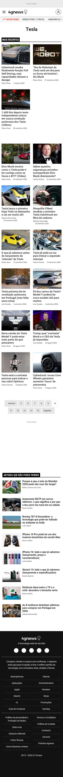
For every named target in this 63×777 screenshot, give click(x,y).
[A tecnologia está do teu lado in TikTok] (39, 650)
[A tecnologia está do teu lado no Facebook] (16, 650)
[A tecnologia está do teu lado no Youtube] (31, 650)
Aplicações (17, 683)
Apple (17, 689)
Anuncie (46, 737)
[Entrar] (58, 12)
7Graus (38, 755)
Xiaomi (17, 696)
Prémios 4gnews (46, 743)
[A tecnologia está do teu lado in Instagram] (24, 650)
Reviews (46, 689)
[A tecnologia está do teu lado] (18, 12)
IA (17, 702)
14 (31, 410)
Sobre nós (17, 727)
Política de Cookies (46, 724)
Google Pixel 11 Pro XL (33, 19)
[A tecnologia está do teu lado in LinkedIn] (46, 650)
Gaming (46, 709)
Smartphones (17, 676)
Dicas (46, 696)
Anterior (11, 403)
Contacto (46, 730)
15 (38, 410)
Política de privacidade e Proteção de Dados (17, 719)
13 (24, 410)
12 (18, 410)
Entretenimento (46, 683)
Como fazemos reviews (17, 746)
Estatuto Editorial (17, 733)
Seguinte (47, 410)
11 (11, 410)
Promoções (46, 702)
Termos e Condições (46, 717)
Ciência (46, 676)
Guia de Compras (17, 709)
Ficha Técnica (17, 740)
